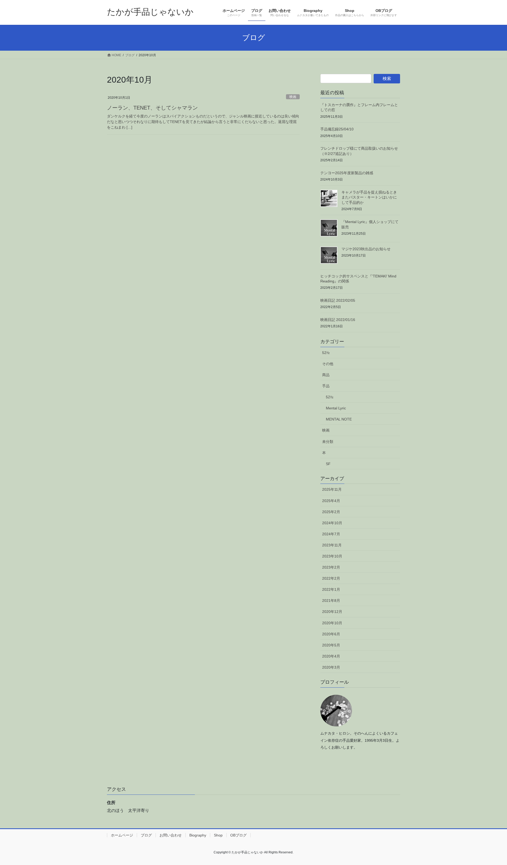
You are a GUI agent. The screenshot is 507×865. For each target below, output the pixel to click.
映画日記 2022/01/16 (337, 320)
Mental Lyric (336, 408)
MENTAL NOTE (339, 419)
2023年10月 (332, 556)
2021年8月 (331, 600)
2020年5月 (331, 645)
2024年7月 (331, 534)
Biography (197, 835)
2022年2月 (331, 578)
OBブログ (238, 835)
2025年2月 (331, 512)
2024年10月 (332, 523)
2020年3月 (331, 667)
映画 (292, 97)
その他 (327, 364)
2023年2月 (331, 567)
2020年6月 (331, 634)
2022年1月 (331, 589)
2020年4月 (331, 656)
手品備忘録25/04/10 (337, 129)
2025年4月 (331, 501)
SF (328, 464)
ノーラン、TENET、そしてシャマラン (152, 108)
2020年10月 (332, 623)
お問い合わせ (170, 835)
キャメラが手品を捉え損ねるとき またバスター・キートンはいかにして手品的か (371, 197)
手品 (326, 386)
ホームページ (122, 835)
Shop (218, 835)
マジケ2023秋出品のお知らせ (366, 249)
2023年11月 (332, 545)
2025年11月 (332, 489)
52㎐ (326, 353)
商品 (326, 375)
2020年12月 (332, 611)
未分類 (327, 441)
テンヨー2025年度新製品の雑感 (346, 173)
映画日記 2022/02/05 (337, 300)
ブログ (146, 835)
